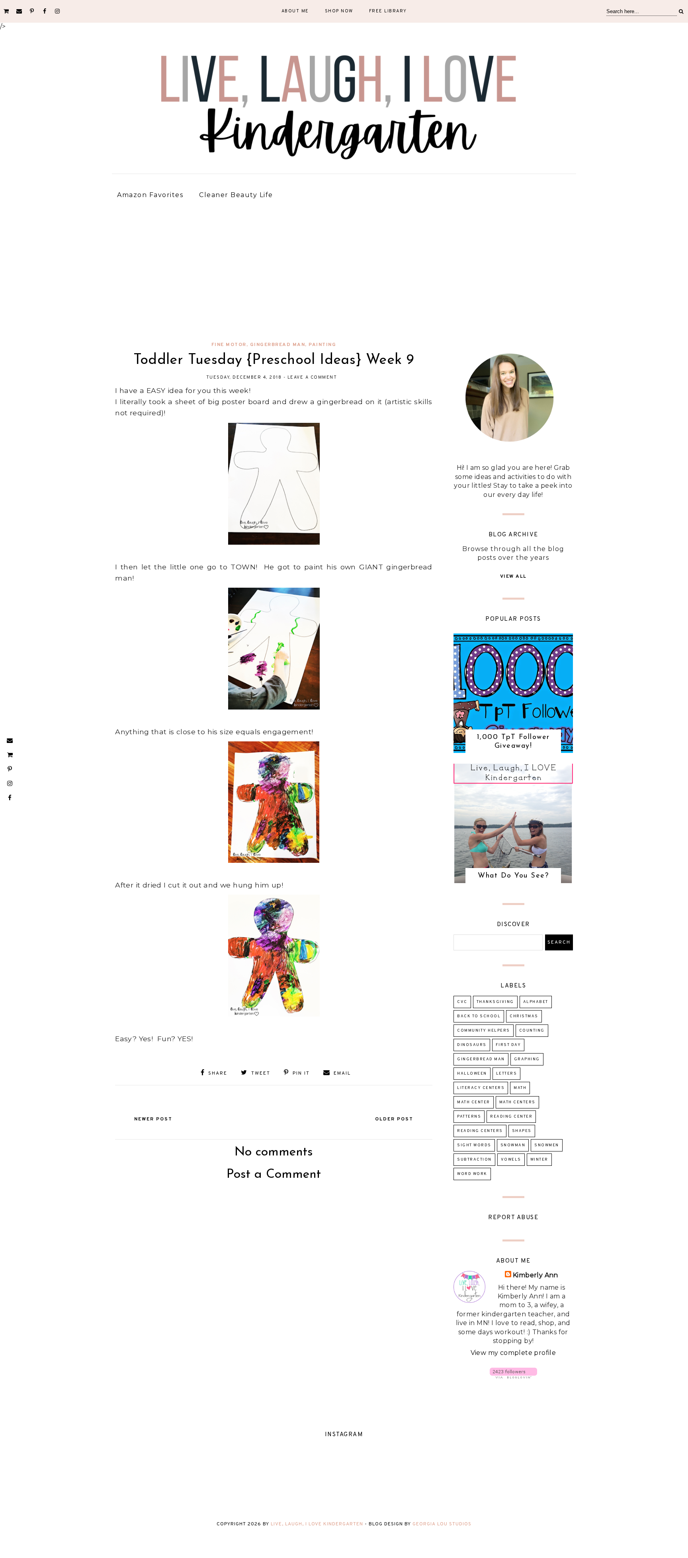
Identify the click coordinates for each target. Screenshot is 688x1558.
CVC (462, 1002)
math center (473, 1102)
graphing (527, 1059)
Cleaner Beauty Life (236, 195)
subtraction (474, 1159)
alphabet (535, 1002)
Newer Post (153, 1119)
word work (472, 1174)
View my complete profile (513, 1353)
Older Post (394, 1119)
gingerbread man (277, 345)
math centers (517, 1102)
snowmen (546, 1145)
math (520, 1088)
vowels (511, 1159)
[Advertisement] (344, 272)
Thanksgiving (495, 1002)
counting (532, 1030)
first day (508, 1045)
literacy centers (480, 1088)
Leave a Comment (312, 377)
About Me (295, 11)
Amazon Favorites (150, 195)
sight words (474, 1145)
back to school (478, 1016)
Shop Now (339, 11)
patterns (469, 1116)
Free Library (388, 11)
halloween (472, 1073)
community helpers (483, 1030)
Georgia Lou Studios (441, 1524)
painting (322, 345)
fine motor (228, 345)
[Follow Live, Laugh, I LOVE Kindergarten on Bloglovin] (513, 1376)
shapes (522, 1131)
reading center (511, 1116)
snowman (513, 1145)
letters (506, 1073)
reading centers (480, 1131)
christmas (524, 1016)
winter (539, 1159)
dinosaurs (472, 1045)
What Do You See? (513, 876)
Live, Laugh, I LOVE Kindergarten (317, 1524)
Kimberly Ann (535, 1275)
